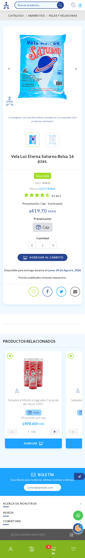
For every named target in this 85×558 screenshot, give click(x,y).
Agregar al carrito (46, 257)
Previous (9, 69)
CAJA (33, 431)
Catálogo (16, 15)
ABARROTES (36, 15)
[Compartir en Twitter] (61, 292)
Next (76, 69)
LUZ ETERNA (47, 188)
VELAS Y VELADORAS (63, 15)
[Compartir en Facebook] (47, 292)
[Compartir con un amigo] (75, 292)
